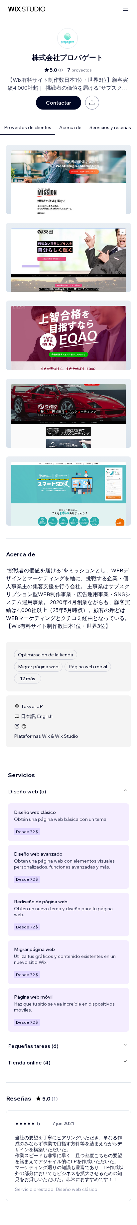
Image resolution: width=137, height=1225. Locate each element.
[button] (68, 179)
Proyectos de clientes (27, 127)
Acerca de (70, 127)
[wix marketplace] (26, 9)
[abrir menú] (126, 9)
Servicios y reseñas (110, 127)
